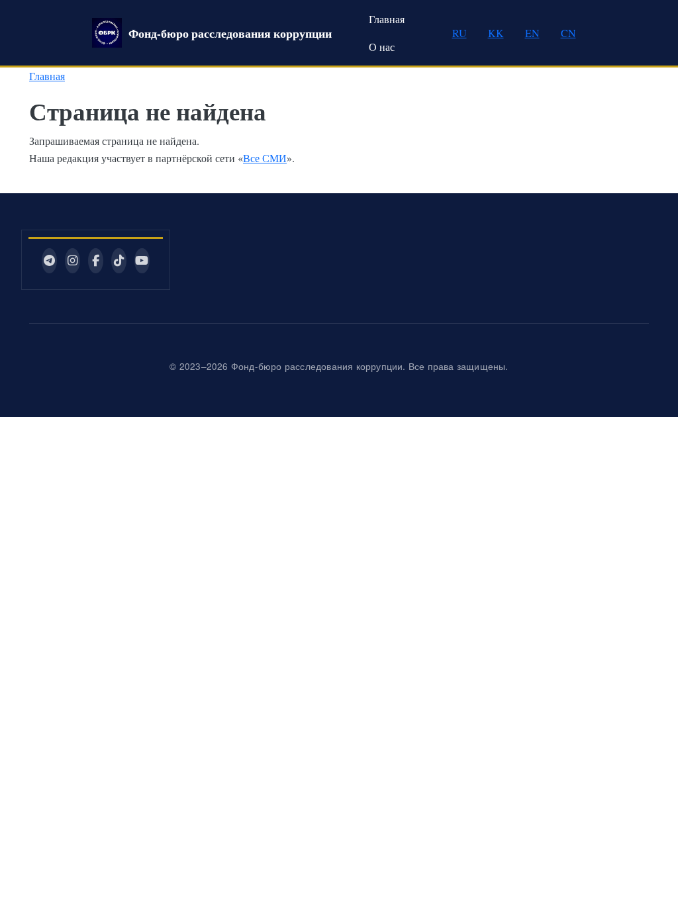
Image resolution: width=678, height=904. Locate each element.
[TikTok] (118, 260)
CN (568, 33)
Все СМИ (265, 158)
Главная (387, 19)
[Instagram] (72, 260)
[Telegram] (49, 260)
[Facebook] (95, 260)
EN (532, 33)
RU (459, 33)
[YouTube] (142, 260)
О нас (382, 47)
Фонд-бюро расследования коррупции (230, 33)
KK (496, 33)
